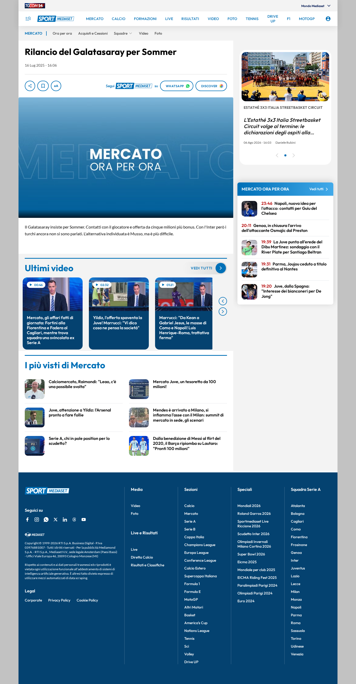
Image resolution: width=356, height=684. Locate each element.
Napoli (296, 607)
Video (135, 505)
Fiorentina (299, 537)
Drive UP (191, 662)
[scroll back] (223, 301)
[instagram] (36, 519)
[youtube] (83, 519)
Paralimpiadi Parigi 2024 (257, 585)
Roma (295, 622)
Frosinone (299, 544)
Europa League (196, 552)
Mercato (191, 513)
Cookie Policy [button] (87, 600)
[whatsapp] (46, 519)
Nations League (196, 630)
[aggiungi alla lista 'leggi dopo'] (43, 86)
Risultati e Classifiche (147, 565)
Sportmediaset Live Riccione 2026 (252, 523)
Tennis (189, 638)
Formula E (192, 591)
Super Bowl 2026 (251, 554)
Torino (296, 638)
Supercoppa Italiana (200, 576)
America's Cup (195, 622)
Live (134, 549)
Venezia (297, 654)
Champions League (199, 544)
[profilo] (328, 19)
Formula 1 (192, 583)
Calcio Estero (195, 568)
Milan (295, 591)
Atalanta (298, 505)
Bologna (297, 513)
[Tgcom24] (35, 5)
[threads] (74, 519)
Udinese (297, 646)
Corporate (33, 600)
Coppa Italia (194, 537)
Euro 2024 (245, 601)
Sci (186, 646)
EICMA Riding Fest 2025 (257, 577)
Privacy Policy (59, 600)
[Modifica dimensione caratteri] (56, 86)
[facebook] (27, 519)
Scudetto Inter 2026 (253, 533)
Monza (296, 599)
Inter (295, 560)
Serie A (190, 521)
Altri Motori (193, 607)
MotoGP (191, 599)
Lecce (295, 583)
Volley (189, 654)
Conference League (200, 560)
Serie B (189, 529)
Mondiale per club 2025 (256, 569)
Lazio (295, 576)
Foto (134, 513)
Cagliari (297, 521)
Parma (296, 615)
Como (296, 529)
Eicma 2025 (247, 562)
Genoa (296, 552)
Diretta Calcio (142, 557)
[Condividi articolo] (30, 86)
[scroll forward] (223, 311)
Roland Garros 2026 (254, 513)
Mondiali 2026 (249, 505)
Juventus (298, 568)
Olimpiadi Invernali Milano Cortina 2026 (254, 544)
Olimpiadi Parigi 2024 (254, 593)
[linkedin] (64, 519)
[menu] (28, 19)
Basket (189, 615)
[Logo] (56, 19)
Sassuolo (298, 630)
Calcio (189, 505)
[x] (55, 519)
